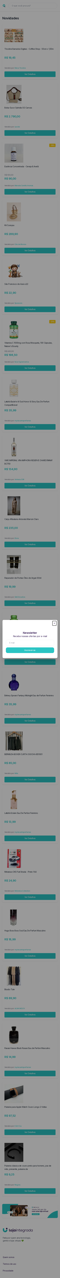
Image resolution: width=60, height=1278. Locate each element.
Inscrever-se (30, 650)
